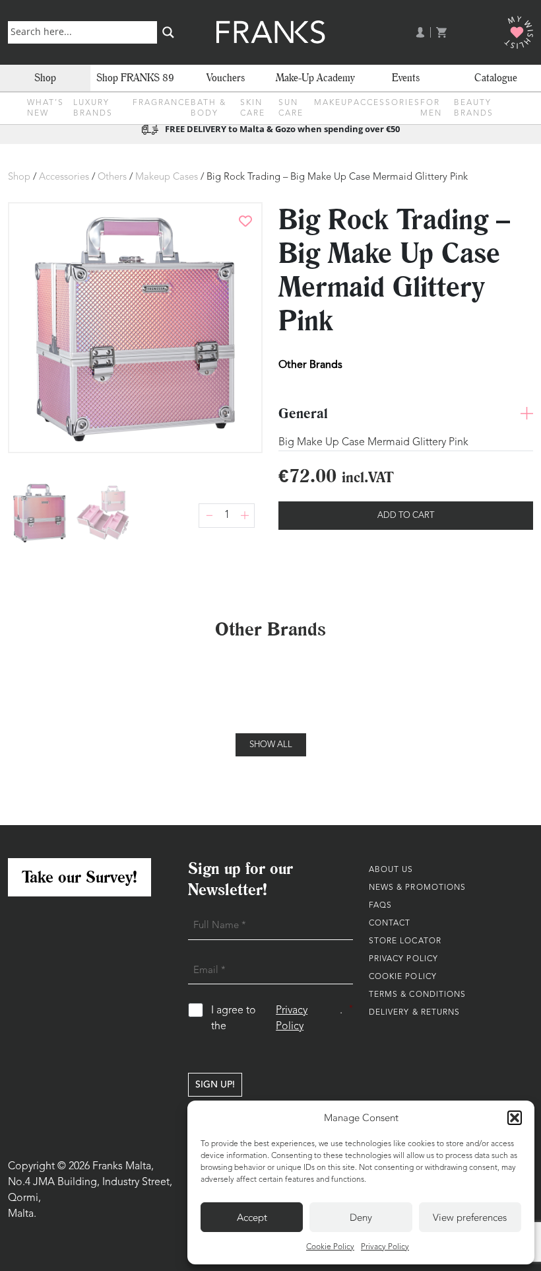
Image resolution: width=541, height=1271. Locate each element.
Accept (252, 1217)
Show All (270, 745)
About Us (391, 870)
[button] (514, 1117)
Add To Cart (405, 515)
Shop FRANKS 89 (135, 77)
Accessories (387, 103)
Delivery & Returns (415, 1013)
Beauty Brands (473, 108)
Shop (45, 77)
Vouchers (226, 77)
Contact (390, 923)
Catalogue (495, 77)
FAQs (380, 906)
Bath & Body (208, 108)
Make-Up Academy (315, 77)
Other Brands (310, 364)
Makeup (334, 103)
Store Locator (405, 941)
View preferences (470, 1217)
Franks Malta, (123, 1166)
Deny (361, 1217)
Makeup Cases (166, 177)
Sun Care (290, 108)
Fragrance (162, 103)
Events (406, 77)
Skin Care (252, 108)
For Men (431, 108)
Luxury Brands (93, 108)
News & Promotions (417, 888)
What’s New (45, 108)
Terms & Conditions (417, 995)
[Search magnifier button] (168, 32)
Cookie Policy (330, 1247)
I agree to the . (281, 1018)
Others (112, 177)
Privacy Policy (385, 1247)
